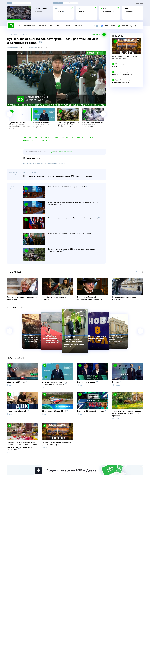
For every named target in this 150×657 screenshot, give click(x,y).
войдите (52, 152)
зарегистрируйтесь (65, 152)
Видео (59, 25)
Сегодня (23, 47)
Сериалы (78, 25)
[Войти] (136, 26)
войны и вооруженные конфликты (69, 138)
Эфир (19, 25)
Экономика (124, 25)
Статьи (52, 25)
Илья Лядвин (43, 47)
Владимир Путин (45, 138)
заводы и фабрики (48, 140)
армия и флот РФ (30, 138)
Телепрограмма (30, 25)
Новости (42, 25)
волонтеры (89, 138)
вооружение (28, 140)
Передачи (69, 25)
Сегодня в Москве (110, 25)
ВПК (37, 140)
